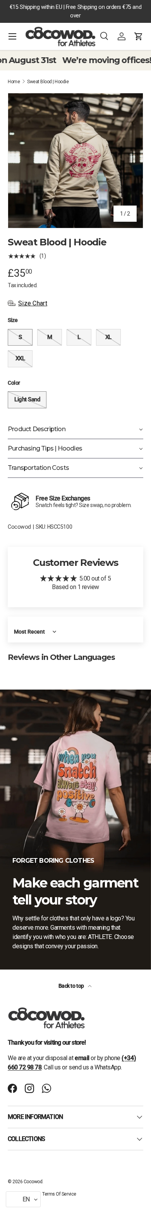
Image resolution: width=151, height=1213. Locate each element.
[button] (138, 36)
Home (14, 81)
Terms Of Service (59, 1194)
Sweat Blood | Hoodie (48, 81)
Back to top (71, 986)
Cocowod (19, 527)
